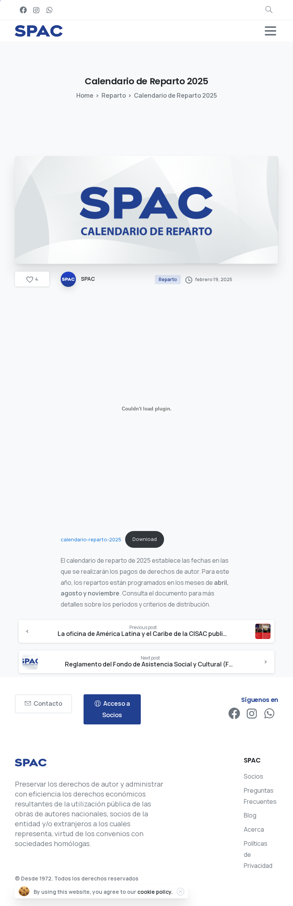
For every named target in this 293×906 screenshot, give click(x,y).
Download (144, 539)
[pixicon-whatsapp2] (269, 714)
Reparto (113, 95)
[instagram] (36, 10)
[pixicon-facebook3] (234, 714)
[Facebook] (23, 10)
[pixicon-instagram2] (252, 714)
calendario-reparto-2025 (91, 539)
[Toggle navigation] (270, 30)
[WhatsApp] (49, 10)
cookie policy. (155, 891)
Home (84, 95)
